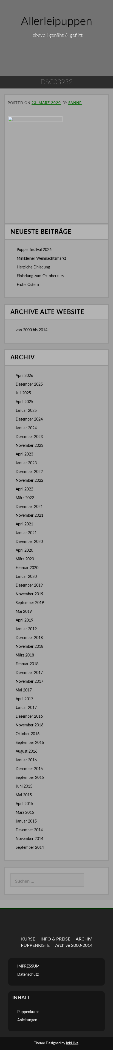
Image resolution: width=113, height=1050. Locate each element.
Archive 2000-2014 (73, 945)
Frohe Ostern (28, 285)
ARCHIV (84, 939)
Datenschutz (28, 975)
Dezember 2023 (29, 437)
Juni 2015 (24, 786)
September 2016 (30, 743)
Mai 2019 (24, 612)
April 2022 (24, 489)
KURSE (28, 939)
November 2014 (29, 839)
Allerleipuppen (56, 21)
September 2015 (30, 778)
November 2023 (29, 446)
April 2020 (24, 550)
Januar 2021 (26, 533)
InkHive (72, 1043)
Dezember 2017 (29, 673)
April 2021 (24, 524)
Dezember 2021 (29, 507)
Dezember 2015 (29, 769)
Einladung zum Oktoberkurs (40, 276)
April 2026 (24, 376)
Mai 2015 (24, 795)
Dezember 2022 (29, 472)
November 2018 (29, 647)
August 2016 (26, 751)
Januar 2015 (26, 821)
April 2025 (24, 402)
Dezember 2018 (29, 638)
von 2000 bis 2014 (31, 330)
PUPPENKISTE (35, 945)
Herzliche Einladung (33, 267)
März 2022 (25, 498)
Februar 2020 (27, 568)
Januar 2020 (26, 577)
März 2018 (25, 655)
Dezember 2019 (29, 585)
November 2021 (29, 515)
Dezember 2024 (29, 419)
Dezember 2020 (29, 542)
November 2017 (29, 682)
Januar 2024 (26, 428)
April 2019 (24, 620)
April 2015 (24, 804)
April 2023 (24, 454)
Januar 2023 (26, 463)
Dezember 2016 (29, 716)
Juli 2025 (23, 393)
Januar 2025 (26, 411)
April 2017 (24, 699)
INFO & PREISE (55, 939)
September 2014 (30, 848)
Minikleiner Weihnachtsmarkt (41, 259)
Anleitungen (27, 1020)
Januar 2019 (26, 629)
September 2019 (30, 603)
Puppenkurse (28, 1012)
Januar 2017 (26, 708)
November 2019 (29, 594)
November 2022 (29, 481)
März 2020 (25, 559)
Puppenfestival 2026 (34, 250)
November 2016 (29, 725)
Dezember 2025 (29, 384)
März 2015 (25, 813)
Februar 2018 (27, 664)
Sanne (75, 103)
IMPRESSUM (28, 966)
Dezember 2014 (29, 830)
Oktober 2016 (27, 734)
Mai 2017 (24, 690)
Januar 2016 (26, 760)
